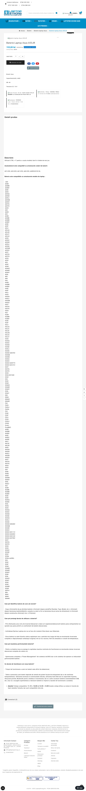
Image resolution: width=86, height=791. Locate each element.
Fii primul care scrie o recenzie (44, 706)
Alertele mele (55, 761)
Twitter (33, 63)
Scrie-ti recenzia (34, 68)
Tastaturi (26, 748)
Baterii (26, 753)
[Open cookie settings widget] (3, 788)
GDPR (39, 751)
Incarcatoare (28, 750)
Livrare (40, 743)
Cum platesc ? (42, 749)
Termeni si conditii (43, 746)
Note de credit (55, 753)
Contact (40, 758)
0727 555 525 (12, 5)
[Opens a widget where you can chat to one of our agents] (79, 788)
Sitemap (40, 761)
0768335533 (14, 104)
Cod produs (8, 120)
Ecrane (26, 745)
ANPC (39, 763)
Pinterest (37, 63)
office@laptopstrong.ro (13, 750)
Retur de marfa (55, 748)
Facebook (29, 63)
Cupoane (53, 758)
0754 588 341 (26, 5)
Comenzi (53, 750)
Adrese (53, 755)
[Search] (57, 13)
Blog (39, 766)
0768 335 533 (24, 2)
